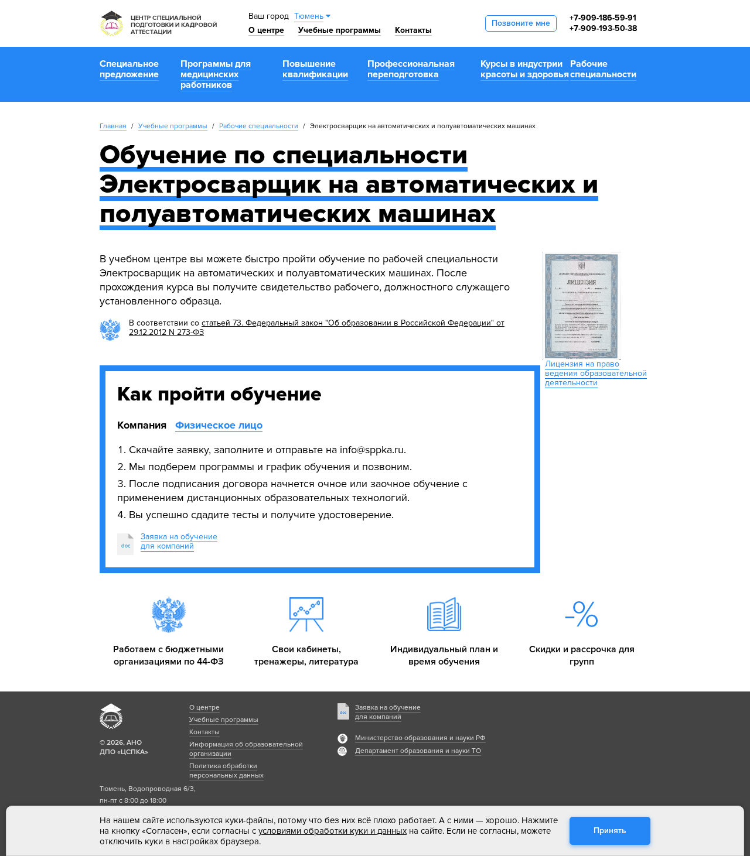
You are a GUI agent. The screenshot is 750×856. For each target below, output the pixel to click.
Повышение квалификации (315, 69)
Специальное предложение (129, 69)
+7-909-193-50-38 (603, 28)
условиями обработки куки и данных (332, 831)
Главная (113, 126)
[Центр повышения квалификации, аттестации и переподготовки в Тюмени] (158, 23)
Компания (141, 425)
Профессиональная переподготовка (411, 69)
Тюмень (308, 16)
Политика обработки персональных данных (226, 771)
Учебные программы (339, 30)
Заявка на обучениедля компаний (179, 541)
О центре (266, 30)
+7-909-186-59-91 (603, 18)
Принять (610, 831)
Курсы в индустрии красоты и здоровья (524, 69)
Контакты (413, 30)
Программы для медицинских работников (215, 74)
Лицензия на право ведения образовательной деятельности (596, 373)
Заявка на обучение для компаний (388, 712)
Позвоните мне (521, 23)
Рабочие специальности (603, 69)
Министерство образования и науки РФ (420, 738)
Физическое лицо (218, 425)
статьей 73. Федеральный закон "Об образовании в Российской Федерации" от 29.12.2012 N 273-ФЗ (316, 327)
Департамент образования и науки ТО (418, 751)
